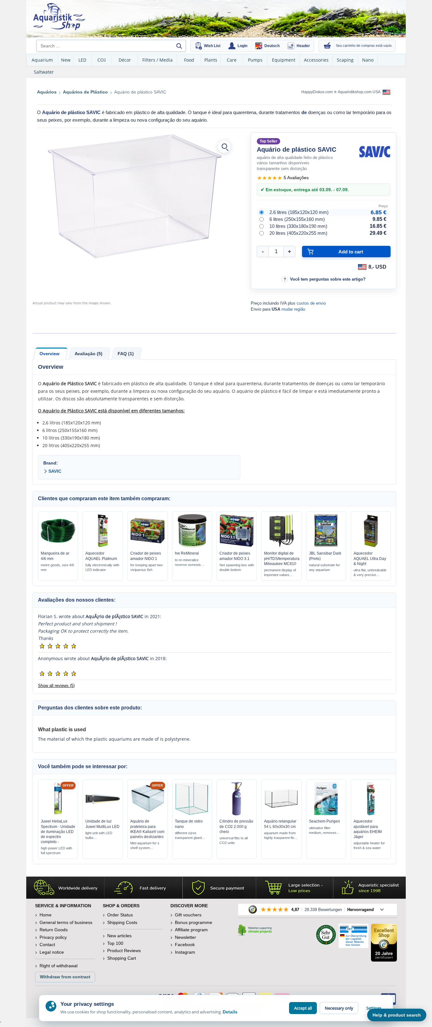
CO (101, 60)
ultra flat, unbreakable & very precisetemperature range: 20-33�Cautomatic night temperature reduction (370, 572)
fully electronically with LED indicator (102, 567)
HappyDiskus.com (317, 92)
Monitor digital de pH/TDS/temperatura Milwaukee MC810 (281, 558)
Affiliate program (191, 929)
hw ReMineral (187, 553)
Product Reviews (124, 950)
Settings (373, 1008)
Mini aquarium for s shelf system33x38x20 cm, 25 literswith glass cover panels (144, 845)
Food (189, 60)
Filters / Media (157, 60)
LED (82, 60)
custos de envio (311, 303)
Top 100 (115, 943)
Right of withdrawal (58, 965)
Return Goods (54, 929)
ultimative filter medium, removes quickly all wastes (322, 830)
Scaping (345, 60)
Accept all (303, 1008)
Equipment (283, 60)
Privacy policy (53, 937)
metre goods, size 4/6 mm (57, 567)
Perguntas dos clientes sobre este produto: (90, 707)
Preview (58, 546)
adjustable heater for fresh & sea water (369, 845)
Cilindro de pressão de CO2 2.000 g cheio (236, 826)
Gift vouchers (188, 914)
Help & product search (397, 1015)
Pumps (255, 60)
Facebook (185, 944)
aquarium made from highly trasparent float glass (280, 835)
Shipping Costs (122, 922)
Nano (367, 60)
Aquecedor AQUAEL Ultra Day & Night (370, 558)
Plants (210, 60)
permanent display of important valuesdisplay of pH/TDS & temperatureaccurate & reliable (280, 572)
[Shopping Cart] (327, 46)
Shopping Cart (121, 958)
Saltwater (44, 72)
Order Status (120, 914)
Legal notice (52, 952)
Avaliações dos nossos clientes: (76, 600)
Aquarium (42, 60)
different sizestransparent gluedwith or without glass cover (190, 835)
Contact (47, 944)
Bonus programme (193, 922)
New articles (119, 935)
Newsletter (185, 937)
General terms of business (66, 922)
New (66, 60)
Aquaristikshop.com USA (359, 92)
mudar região (293, 309)
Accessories (316, 60)
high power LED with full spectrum (56, 850)
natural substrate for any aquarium (324, 567)
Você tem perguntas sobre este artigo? (328, 279)
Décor (125, 60)
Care (232, 60)
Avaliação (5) (88, 353)
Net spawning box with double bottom (236, 567)
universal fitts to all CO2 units (233, 840)
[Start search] (179, 45)
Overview (49, 353)
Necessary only (339, 1008)
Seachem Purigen (324, 821)
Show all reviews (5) (56, 685)
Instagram (185, 952)
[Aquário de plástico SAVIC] (135, 196)
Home (46, 914)
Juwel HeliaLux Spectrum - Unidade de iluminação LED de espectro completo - (58, 831)
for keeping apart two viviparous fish (146, 567)
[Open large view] (224, 146)
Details (230, 1011)
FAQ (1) (126, 353)
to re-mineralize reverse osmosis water (188, 562)
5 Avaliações (296, 177)
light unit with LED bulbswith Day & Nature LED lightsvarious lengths (99, 835)
